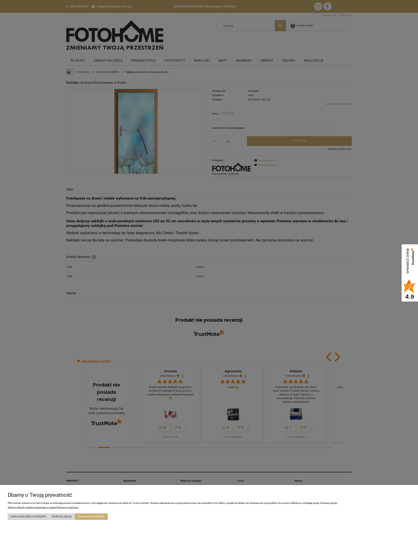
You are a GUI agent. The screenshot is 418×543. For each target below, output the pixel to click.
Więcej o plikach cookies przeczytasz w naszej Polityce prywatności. (43, 507)
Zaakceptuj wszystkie (91, 516)
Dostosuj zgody (62, 516)
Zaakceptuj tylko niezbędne (28, 516)
